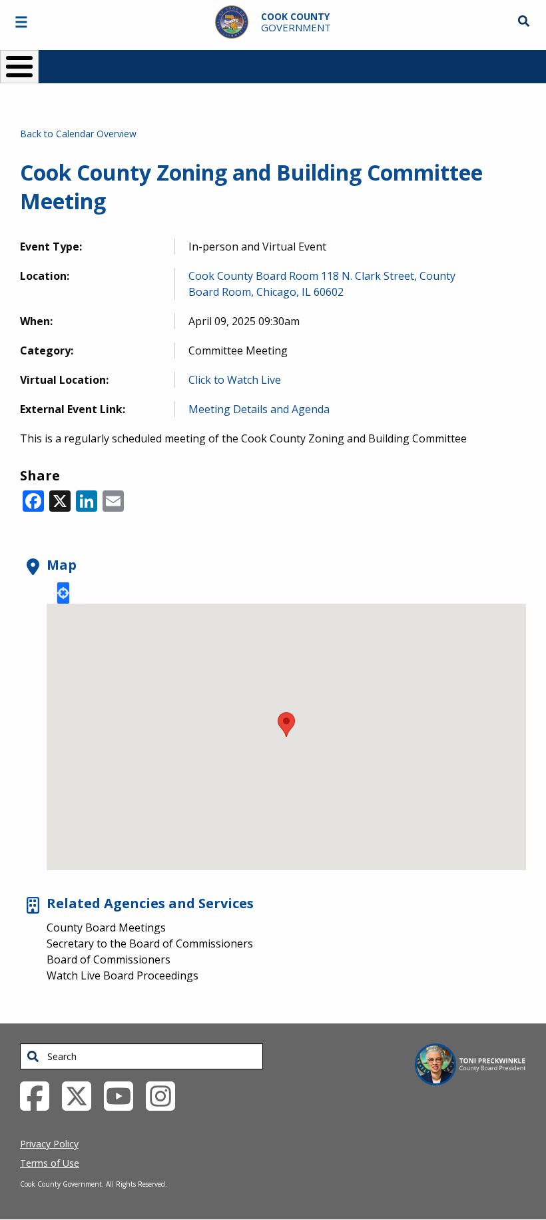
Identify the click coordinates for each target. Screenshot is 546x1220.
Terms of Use (49, 1163)
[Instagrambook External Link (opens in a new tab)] (165, 1095)
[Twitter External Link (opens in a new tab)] (81, 1095)
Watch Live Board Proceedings (122, 975)
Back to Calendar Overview (78, 133)
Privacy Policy (49, 1143)
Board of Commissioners (108, 959)
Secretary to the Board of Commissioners (150, 943)
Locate (63, 593)
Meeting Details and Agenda (259, 409)
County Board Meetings (106, 927)
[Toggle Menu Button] (19, 66)
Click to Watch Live (234, 379)
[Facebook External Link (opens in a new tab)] (39, 1095)
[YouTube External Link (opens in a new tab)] (123, 1095)
